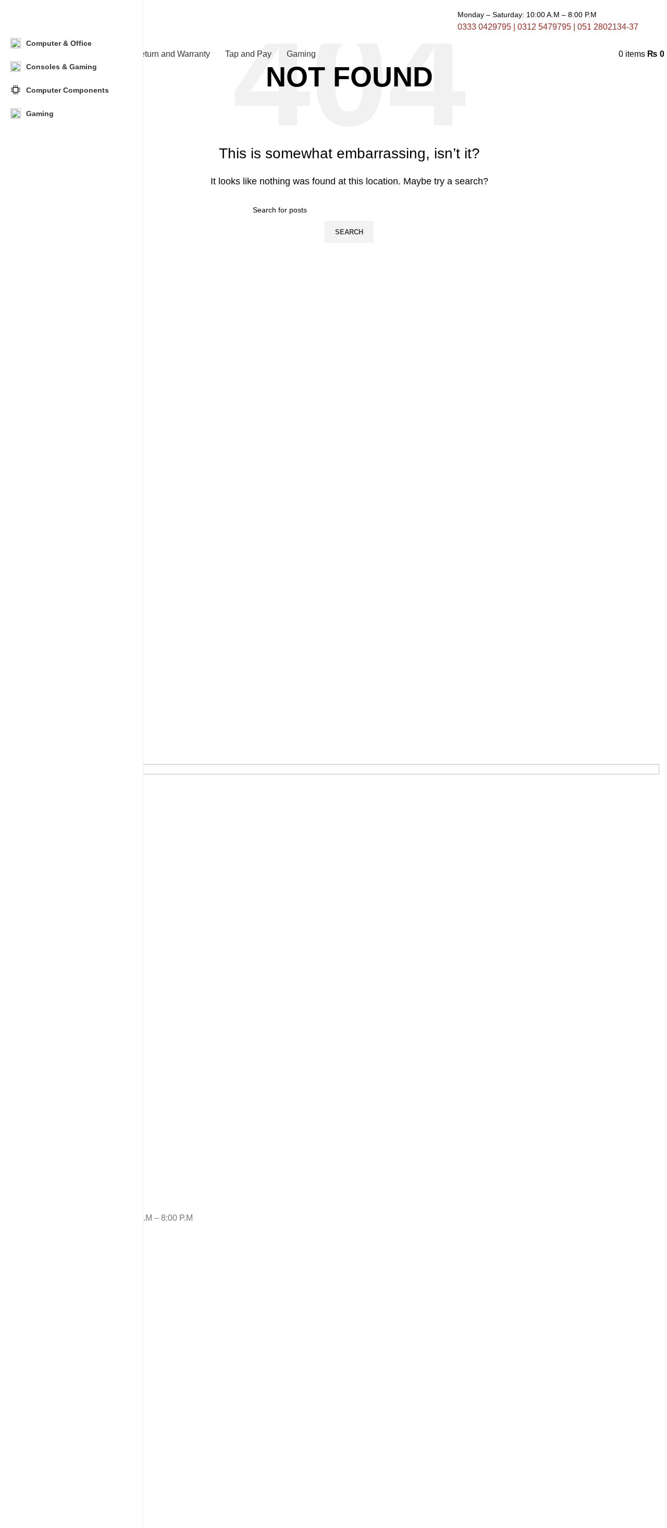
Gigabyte (54, 1401)
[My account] (615, 53)
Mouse (50, 1468)
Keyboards (57, 1504)
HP (44, 1330)
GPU (47, 1450)
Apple (48, 1313)
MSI (45, 1420)
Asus (47, 1384)
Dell (45, 1348)
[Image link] (349, 987)
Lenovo (51, 1366)
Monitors (53, 1486)
